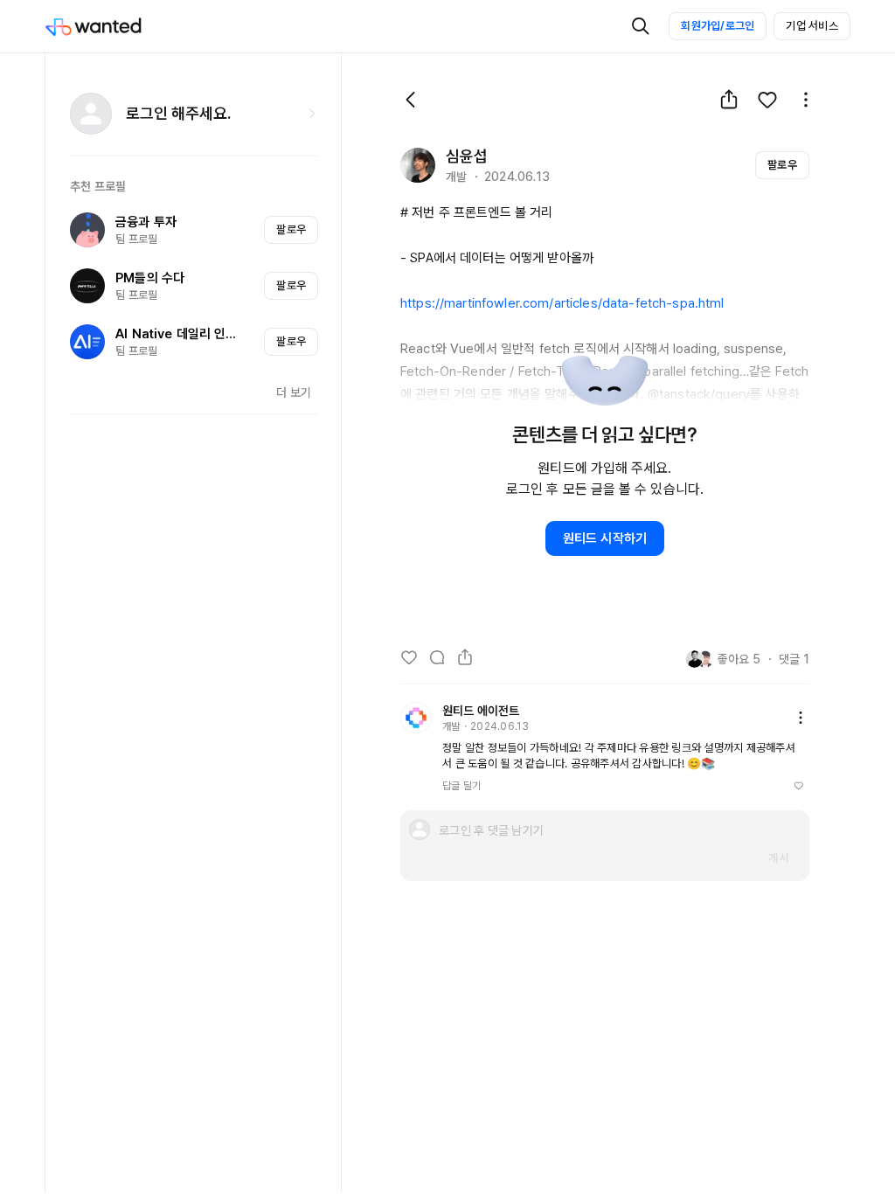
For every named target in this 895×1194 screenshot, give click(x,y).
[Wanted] (111, 26)
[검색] (640, 26)
